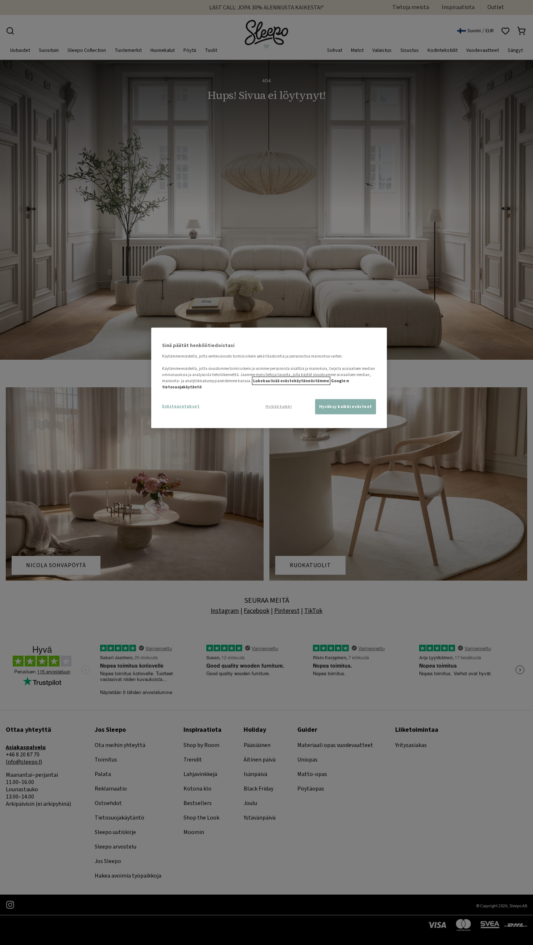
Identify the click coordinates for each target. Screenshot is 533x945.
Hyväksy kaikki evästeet (345, 407)
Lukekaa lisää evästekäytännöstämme (291, 381)
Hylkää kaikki (278, 407)
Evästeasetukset (181, 406)
